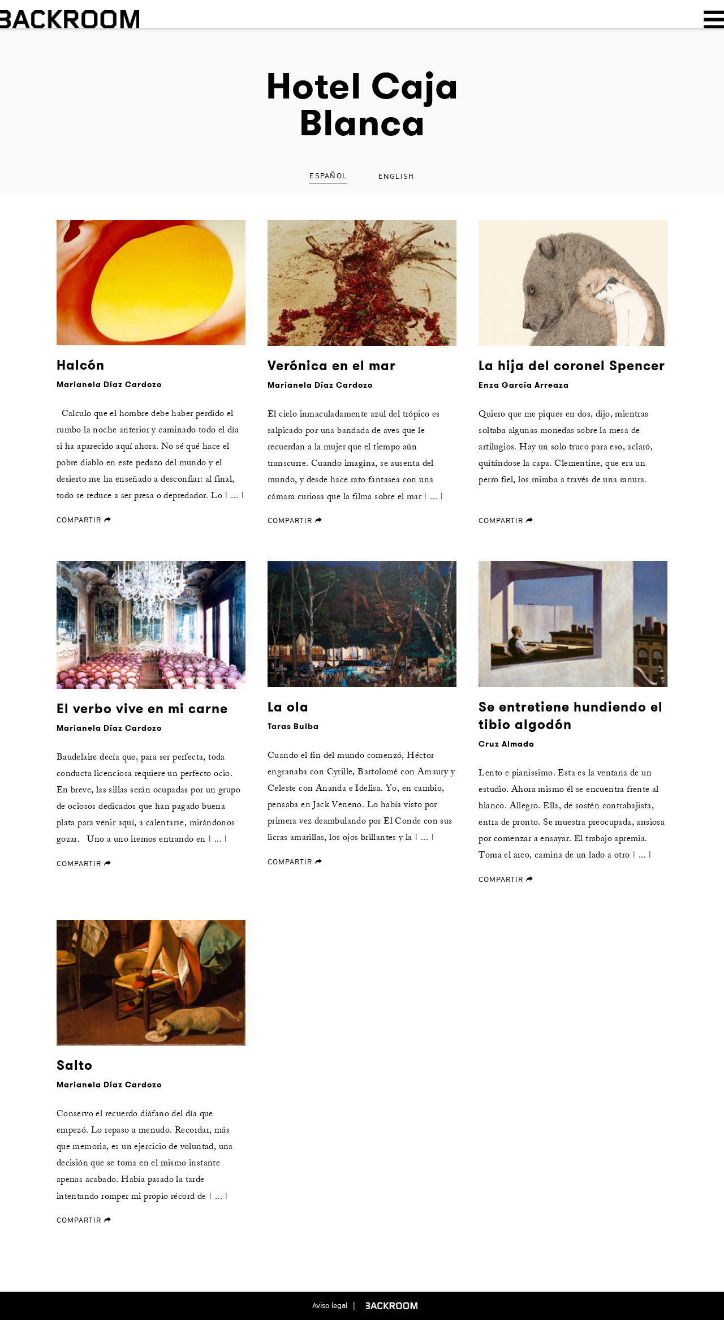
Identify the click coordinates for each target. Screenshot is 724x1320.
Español (328, 175)
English (396, 176)
